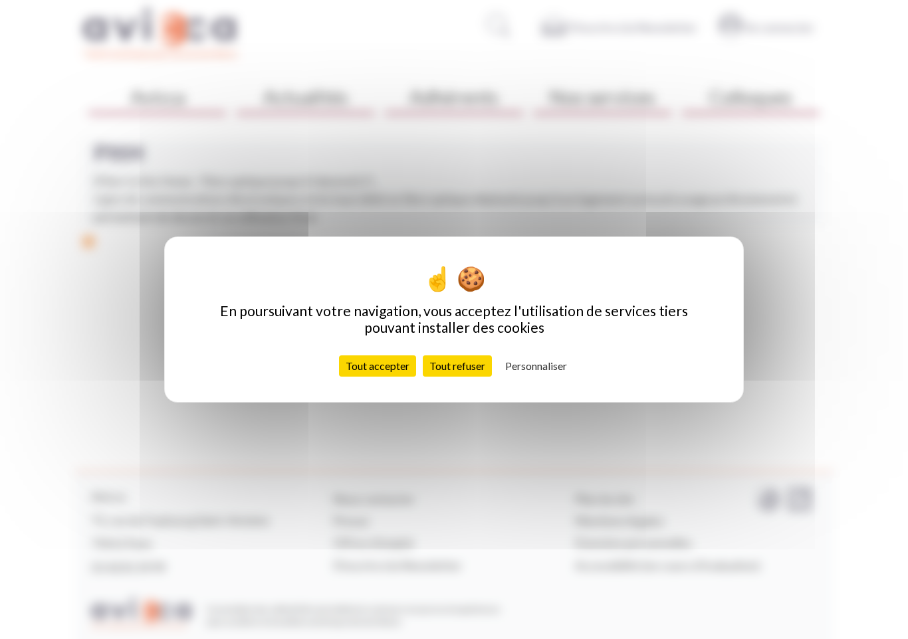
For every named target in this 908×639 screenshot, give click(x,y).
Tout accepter (377, 365)
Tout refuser (457, 365)
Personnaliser (536, 365)
